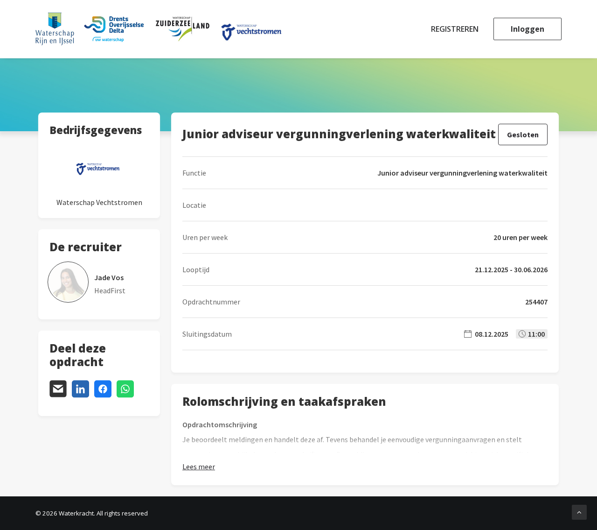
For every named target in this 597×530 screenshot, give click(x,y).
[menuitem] (458, 29)
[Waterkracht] (158, 29)
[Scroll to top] (579, 511)
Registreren (455, 29)
